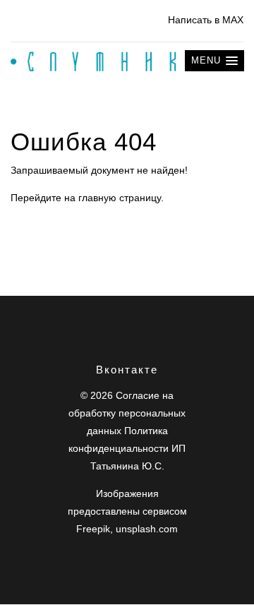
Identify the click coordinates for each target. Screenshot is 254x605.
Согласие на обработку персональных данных (127, 413)
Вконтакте (127, 370)
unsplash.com (147, 528)
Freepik (93, 528)
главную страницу (119, 197)
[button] (214, 60)
